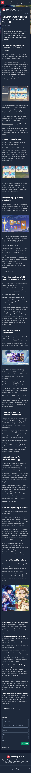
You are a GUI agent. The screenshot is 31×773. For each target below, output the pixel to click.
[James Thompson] (3, 9)
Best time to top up (7, 124)
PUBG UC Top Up (8, 761)
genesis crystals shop (23, 2)
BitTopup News (9, 768)
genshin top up (16, 2)
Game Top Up (17, 761)
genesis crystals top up (9, 2)
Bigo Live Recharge (16, 760)
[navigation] (8, 708)
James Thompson (10, 9)
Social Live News (20, 763)
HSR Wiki (7, 763)
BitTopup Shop (15, 769)
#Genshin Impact (6, 25)
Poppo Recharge (6, 760)
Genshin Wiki (25, 761)
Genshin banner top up (9, 316)
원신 (26, 763)
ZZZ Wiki (12, 763)
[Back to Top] (27, 769)
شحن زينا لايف (25, 760)
